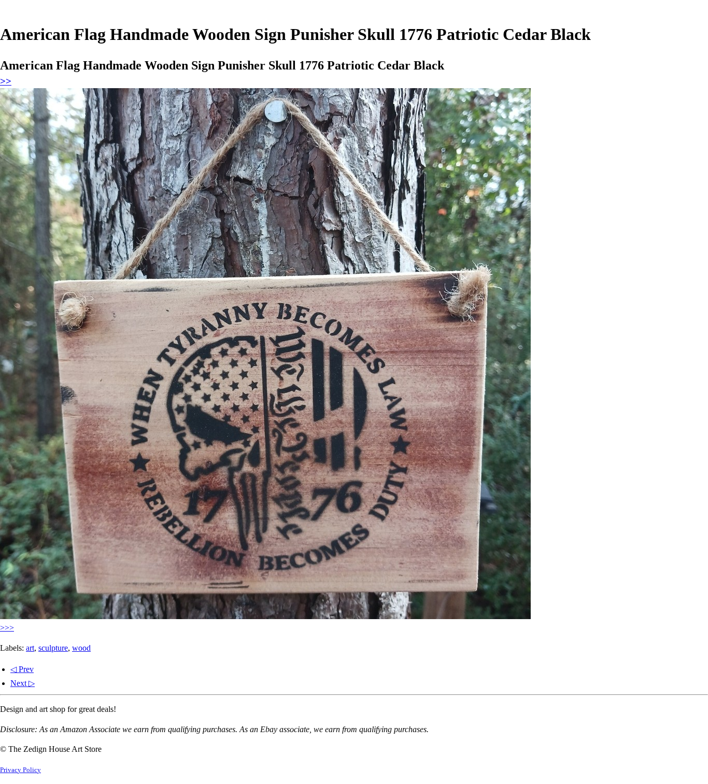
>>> (7, 627)
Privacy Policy (20, 770)
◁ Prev (22, 669)
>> (5, 81)
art (30, 647)
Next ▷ (22, 683)
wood (81, 647)
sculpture (53, 647)
